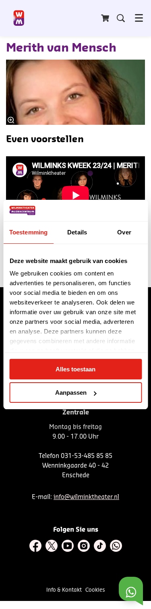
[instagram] (84, 546)
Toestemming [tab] (28, 232)
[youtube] (68, 546)
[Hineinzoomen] (11, 120)
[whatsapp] (116, 546)
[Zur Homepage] (19, 18)
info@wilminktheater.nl (86, 497)
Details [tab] (77, 232)
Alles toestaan (75, 369)
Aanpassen (71, 392)
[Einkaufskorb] (106, 18)
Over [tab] (124, 232)
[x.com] (52, 546)
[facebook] (35, 546)
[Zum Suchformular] (121, 18)
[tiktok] (100, 546)
